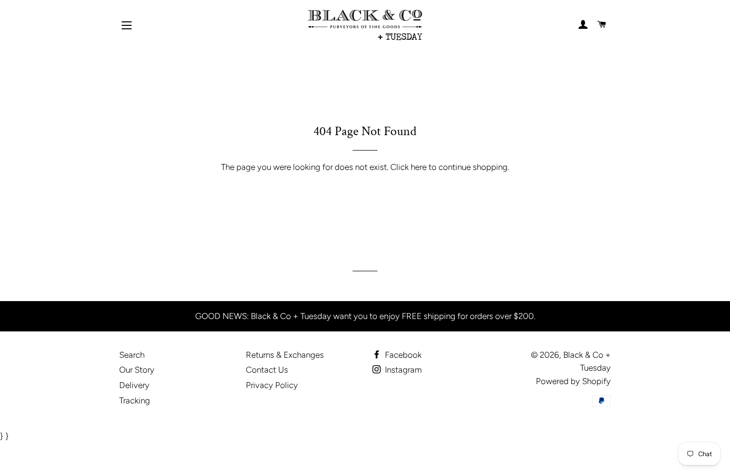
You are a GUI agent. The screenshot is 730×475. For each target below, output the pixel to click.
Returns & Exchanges (285, 355)
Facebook (402, 355)
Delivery (134, 385)
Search (132, 355)
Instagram (402, 370)
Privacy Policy (272, 385)
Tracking (134, 400)
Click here (408, 167)
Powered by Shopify (573, 381)
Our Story (136, 370)
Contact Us (267, 370)
